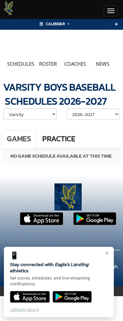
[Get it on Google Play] (72, 297)
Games (19, 138)
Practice (58, 138)
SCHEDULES (20, 63)
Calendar (55, 23)
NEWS (102, 63)
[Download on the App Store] (30, 297)
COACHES (75, 63)
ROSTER (48, 63)
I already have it (24, 309)
